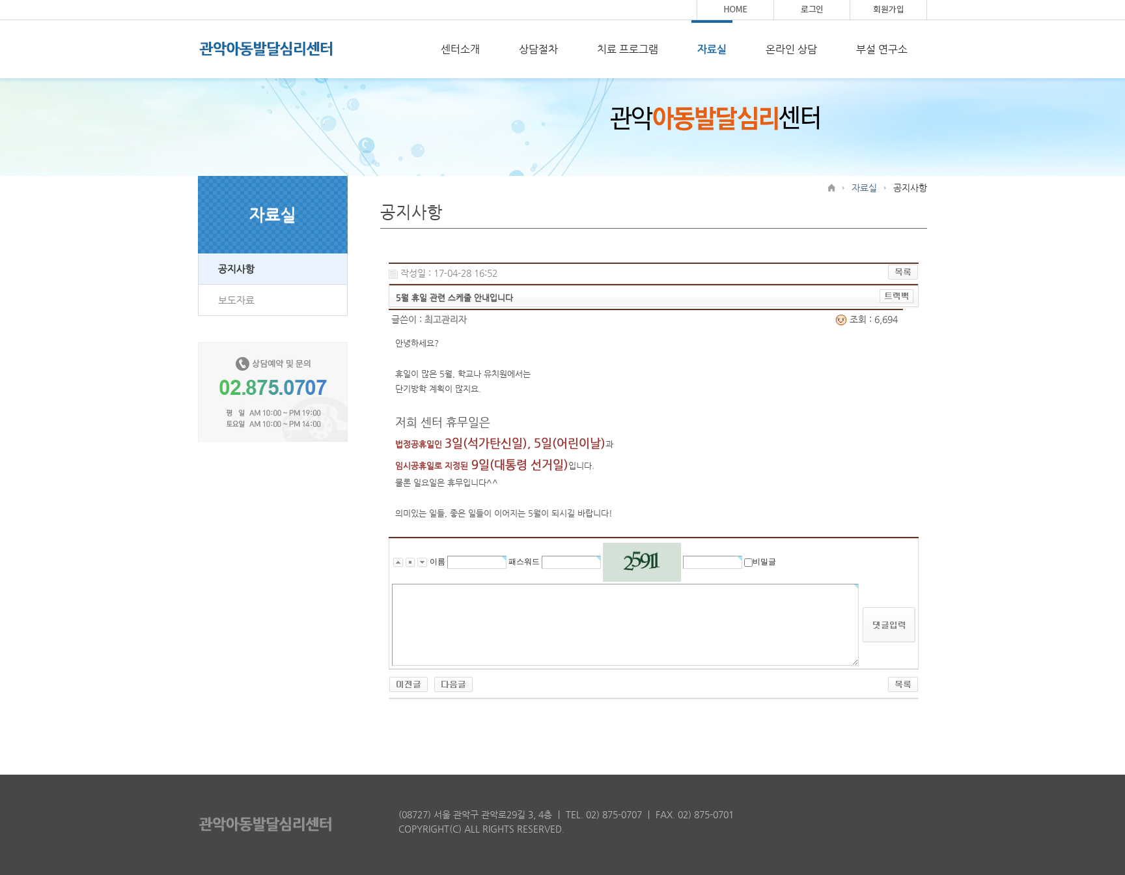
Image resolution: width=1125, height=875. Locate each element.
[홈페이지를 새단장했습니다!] (453, 683)
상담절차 (538, 49)
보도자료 (236, 300)
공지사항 (236, 268)
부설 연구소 (882, 49)
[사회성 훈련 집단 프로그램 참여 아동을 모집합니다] (408, 683)
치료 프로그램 (627, 49)
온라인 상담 (791, 49)
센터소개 (460, 49)
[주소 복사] (897, 295)
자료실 (712, 49)
